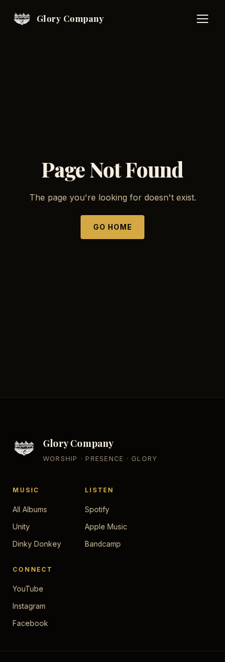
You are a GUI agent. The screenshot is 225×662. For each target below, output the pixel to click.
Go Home (112, 227)
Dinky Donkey (37, 544)
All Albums (30, 509)
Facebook (30, 623)
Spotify (97, 509)
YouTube (28, 589)
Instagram (29, 606)
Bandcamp (103, 544)
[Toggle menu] (202, 18)
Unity (21, 527)
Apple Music (106, 527)
